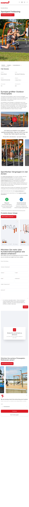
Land (2, 404)
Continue (14, 411)
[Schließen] (26, 395)
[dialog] (14, 253)
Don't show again (14, 414)
